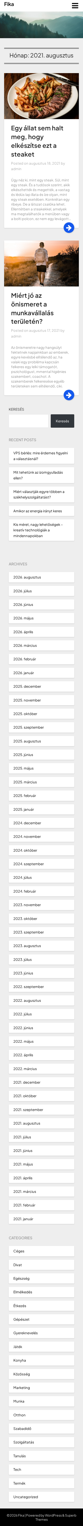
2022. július (22, 1014)
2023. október (25, 918)
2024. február (24, 891)
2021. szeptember (28, 1109)
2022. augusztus (27, 1000)
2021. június (23, 1150)
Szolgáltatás (23, 1442)
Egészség (21, 1278)
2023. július (22, 959)
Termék (19, 1483)
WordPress (53, 1515)
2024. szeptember (28, 864)
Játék (17, 1346)
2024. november (27, 836)
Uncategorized (25, 1497)
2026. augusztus (27, 577)
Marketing (21, 1387)
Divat (17, 1265)
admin (16, 168)
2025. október (25, 713)
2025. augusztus (27, 741)
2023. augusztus (27, 945)
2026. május (23, 618)
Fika (9, 4)
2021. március (24, 1191)
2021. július (22, 1137)
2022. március (25, 1068)
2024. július (22, 877)
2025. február (24, 795)
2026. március (25, 645)
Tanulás (19, 1456)
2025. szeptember (28, 727)
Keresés (16, 409)
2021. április (23, 1178)
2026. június (23, 604)
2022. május (23, 1041)
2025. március (25, 782)
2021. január (23, 1219)
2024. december (27, 823)
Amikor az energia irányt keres (37, 511)
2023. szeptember (28, 932)
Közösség (21, 1374)
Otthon (19, 1415)
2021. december (26, 1082)
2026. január (23, 672)
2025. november (27, 700)
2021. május (23, 1164)
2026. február (24, 659)
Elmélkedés (22, 1292)
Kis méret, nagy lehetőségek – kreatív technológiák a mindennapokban (38, 530)
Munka (18, 1401)
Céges (18, 1251)
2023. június (23, 973)
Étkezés (19, 1305)
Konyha (19, 1360)
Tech (17, 1469)
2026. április (23, 632)
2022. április (23, 1055)
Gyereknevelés (25, 1333)
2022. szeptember (28, 986)
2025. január (23, 809)
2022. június (23, 1027)
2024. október (25, 850)
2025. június (23, 754)
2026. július (22, 591)
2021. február (24, 1205)
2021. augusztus (26, 1123)
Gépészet (21, 1319)
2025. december (27, 686)
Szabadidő (22, 1428)
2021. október (24, 1096)
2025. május (23, 768)
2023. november (27, 904)
